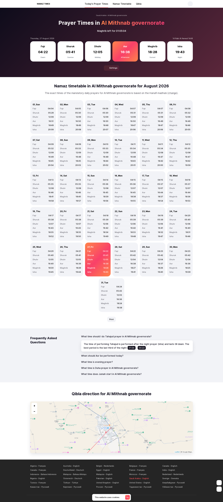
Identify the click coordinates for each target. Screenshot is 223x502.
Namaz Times (43, 4)
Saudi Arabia (135, 478)
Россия (99, 487)
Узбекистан (167, 487)
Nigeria (33, 478)
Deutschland (68, 470)
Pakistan (100, 478)
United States (135, 483)
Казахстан (34, 487)
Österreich (68, 478)
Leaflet (177, 452)
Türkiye (66, 483)
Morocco (133, 474)
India (164, 470)
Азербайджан (168, 483)
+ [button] (34, 405)
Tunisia (33, 483)
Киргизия (67, 487)
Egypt (98, 470)
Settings (113, 68)
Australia (67, 466)
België (99, 466)
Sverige (165, 478)
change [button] (172, 93)
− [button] (34, 411)
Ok (127, 497)
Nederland (167, 474)
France (132, 470)
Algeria (33, 466)
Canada (165, 466)
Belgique (133, 466)
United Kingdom (103, 483)
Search (190, 3)
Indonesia (34, 474)
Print (111, 319)
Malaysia (67, 474)
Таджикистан (135, 487)
